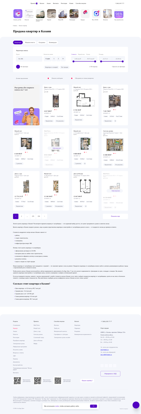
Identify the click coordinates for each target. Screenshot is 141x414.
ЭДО (14, 356)
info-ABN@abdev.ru (106, 354)
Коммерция (52, 42)
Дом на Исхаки (38, 340)
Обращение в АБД (110, 373)
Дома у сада (37, 331)
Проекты (34, 3)
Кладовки (42, 42)
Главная (15, 25)
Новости (15, 334)
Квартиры (18, 42)
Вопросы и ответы (18, 353)
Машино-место (30, 42)
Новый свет (37, 328)
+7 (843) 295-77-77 (106, 321)
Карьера (15, 328)
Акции (49, 3)
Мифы (35, 343)
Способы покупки (81, 3)
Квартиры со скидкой (51, 67)
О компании (16, 325)
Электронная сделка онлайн (62, 337)
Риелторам (64, 3)
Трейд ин (56, 328)
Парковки (77, 328)
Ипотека (56, 325)
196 (39, 216)
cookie (57, 406)
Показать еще (115, 216)
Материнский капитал (60, 331)
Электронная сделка (19, 343)
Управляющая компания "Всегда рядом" (22, 368)
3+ (63, 58)
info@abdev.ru (105, 349)
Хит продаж (64, 67)
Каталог (42, 3)
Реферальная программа (20, 346)
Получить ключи (18, 349)
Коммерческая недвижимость (83, 334)
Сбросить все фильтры (118, 66)
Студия (47, 58)
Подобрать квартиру (19, 340)
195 (33, 216)
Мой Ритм (37, 325)
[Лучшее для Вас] (18, 13)
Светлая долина (38, 334)
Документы (16, 362)
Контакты (56, 3)
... (27, 216)
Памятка (15, 359)
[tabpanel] (56, 101)
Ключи (71, 3)
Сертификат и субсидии (61, 334)
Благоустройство (18, 365)
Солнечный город (39, 337)
